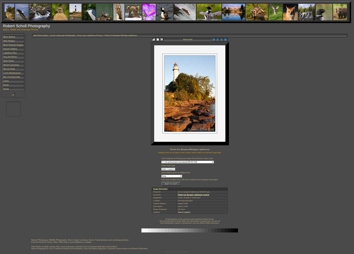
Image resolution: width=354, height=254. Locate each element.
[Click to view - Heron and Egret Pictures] (83, 12)
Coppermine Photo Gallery (180, 252)
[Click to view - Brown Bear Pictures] (128, 12)
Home (6, 89)
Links (6, 81)
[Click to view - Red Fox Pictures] (285, 12)
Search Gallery (10, 49)
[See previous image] (218, 39)
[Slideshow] (162, 39)
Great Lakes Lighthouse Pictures (90, 35)
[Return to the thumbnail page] (154, 39)
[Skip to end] (226, 39)
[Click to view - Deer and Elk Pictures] (271, 12)
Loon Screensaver (12, 73)
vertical (206, 195)
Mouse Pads (9, 69)
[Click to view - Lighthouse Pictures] (70, 12)
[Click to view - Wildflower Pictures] (144, 12)
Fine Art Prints (10, 57)
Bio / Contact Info (11, 77)
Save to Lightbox (184, 212)
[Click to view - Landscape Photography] (228, 12)
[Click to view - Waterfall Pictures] (35, 12)
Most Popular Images (13, 45)
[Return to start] (214, 39)
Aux (184, 195)
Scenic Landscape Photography (62, 35)
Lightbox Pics (10, 53)
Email (6, 85)
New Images (9, 41)
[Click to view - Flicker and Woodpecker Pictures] (113, 12)
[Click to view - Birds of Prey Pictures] (55, 12)
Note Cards (8, 61)
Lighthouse (198, 195)
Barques (190, 195)
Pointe (180, 195)
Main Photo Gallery (41, 35)
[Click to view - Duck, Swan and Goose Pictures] (159, 12)
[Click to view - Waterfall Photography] (301, 12)
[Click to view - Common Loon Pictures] (204, 12)
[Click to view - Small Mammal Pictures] (252, 12)
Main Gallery (9, 37)
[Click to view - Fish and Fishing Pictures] (180, 12)
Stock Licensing (11, 65)
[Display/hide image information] (158, 39)
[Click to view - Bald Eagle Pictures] (17, 12)
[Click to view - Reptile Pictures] (99, 12)
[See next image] (222, 39)
